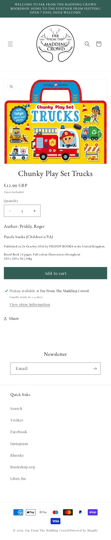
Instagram (19, 443)
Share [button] (14, 318)
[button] (10, 44)
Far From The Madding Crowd (47, 530)
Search (16, 408)
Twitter (16, 420)
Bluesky (17, 455)
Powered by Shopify (83, 530)
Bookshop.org (22, 466)
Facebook (18, 431)
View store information (30, 304)
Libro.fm (18, 478)
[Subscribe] (94, 369)
